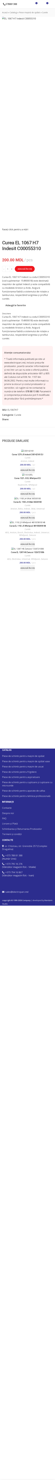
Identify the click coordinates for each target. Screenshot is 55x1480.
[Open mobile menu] (51, 4)
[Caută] (27, 4)
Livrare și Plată (10, 823)
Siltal (33, 508)
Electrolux (28, 532)
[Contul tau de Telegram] (23, 419)
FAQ (4, 818)
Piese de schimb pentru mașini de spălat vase (26, 761)
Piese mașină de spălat (29, 12)
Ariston (24, 461)
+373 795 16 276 (13, 863)
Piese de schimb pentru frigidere (19, 771)
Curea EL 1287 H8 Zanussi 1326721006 (27, 552)
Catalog (13, 12)
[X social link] (14, 419)
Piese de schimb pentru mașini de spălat (23, 756)
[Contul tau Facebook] (10, 419)
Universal (40, 508)
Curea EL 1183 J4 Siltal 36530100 (27, 502)
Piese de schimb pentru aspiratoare (21, 777)
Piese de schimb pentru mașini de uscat (23, 766)
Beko (20, 508)
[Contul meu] (40, 4)
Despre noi (8, 813)
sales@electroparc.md (16, 891)
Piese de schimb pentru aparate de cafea (23, 790)
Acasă (5, 12)
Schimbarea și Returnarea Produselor (22, 828)
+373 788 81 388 (13, 855)
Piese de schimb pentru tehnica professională (26, 796)
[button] (27, 470)
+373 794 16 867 (13, 872)
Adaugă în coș (25, 269)
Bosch (20, 532)
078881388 (11, 4)
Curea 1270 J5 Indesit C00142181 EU (27, 454)
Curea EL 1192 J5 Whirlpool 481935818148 (27, 526)
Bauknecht (22, 484)
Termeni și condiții (12, 834)
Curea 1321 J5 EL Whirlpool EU (27, 478)
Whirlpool (32, 484)
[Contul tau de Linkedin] (20, 419)
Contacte (7, 807)
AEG (7, 532)
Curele (45, 12)
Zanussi (32, 535)
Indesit (31, 461)
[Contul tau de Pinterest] (17, 419)
